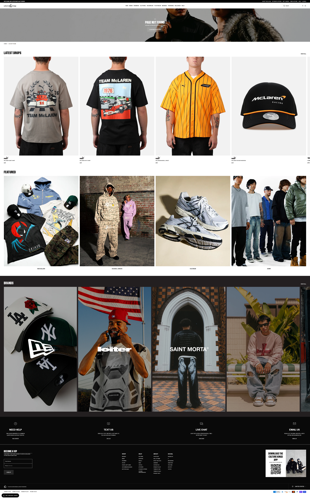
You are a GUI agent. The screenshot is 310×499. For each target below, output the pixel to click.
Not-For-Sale (125, 469)
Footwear (157, 5)
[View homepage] (10, 5)
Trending (171, 5)
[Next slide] (306, 103)
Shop (124, 454)
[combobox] (291, 5)
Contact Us (156, 465)
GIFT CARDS (286, 1)
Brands (164, 5)
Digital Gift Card (126, 465)
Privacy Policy (157, 467)
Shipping (141, 458)
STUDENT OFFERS (277, 1)
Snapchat (170, 462)
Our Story (156, 456)
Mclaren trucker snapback (239, 160)
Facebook (170, 456)
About (155, 454)
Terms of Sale (157, 471)
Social (170, 454)
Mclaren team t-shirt (9, 160)
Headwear (150, 5)
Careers (155, 462)
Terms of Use (156, 469)
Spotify (170, 467)
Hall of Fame (156, 458)
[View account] (303, 6)
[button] (305, 6)
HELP (300, 1)
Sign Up (9, 472)
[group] (40, 349)
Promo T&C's (156, 473)
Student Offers (143, 469)
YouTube (170, 465)
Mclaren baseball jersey (162, 160)
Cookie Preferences (142, 471)
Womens (136, 5)
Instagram (170, 460)
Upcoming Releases (127, 467)
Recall (140, 460)
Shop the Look (157, 460)
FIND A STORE (293, 1)
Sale (183, 5)
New (127, 5)
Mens (131, 5)
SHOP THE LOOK (266, 1)
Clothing (143, 5)
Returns (141, 456)
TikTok (169, 469)
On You (140, 465)
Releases (178, 5)
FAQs (140, 462)
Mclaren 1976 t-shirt (85, 160)
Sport (123, 462)
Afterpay (141, 467)
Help (140, 454)
